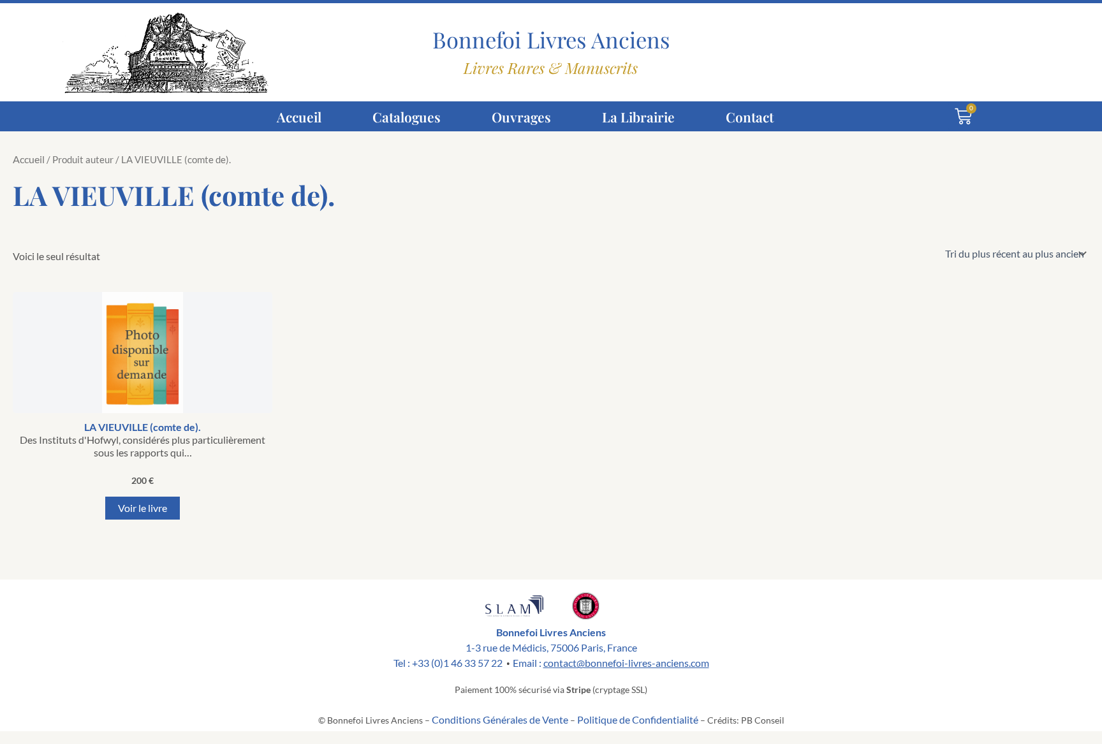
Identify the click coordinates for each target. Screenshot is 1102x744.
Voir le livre (142, 508)
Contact (750, 117)
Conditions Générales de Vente (500, 719)
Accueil (299, 117)
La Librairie (638, 117)
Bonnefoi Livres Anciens (551, 39)
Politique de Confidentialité (637, 719)
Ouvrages (521, 117)
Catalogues (406, 117)
